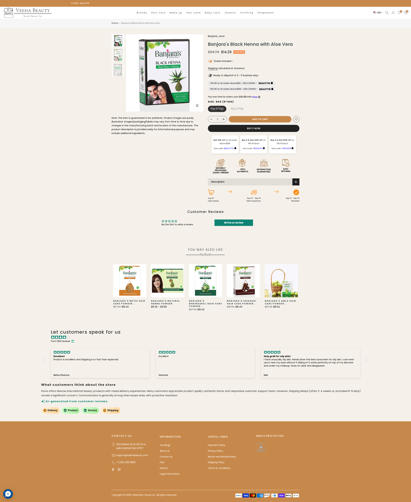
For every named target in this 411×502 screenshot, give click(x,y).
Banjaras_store (216, 36)
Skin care (158, 12)
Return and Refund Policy (222, 456)
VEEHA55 (287, 148)
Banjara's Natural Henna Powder (165, 302)
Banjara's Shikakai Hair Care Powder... (242, 302)
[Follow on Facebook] (113, 469)
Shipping (212, 68)
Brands (142, 12)
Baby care (212, 12)
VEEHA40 (258, 148)
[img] (207, 337)
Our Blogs (165, 445)
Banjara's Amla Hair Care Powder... (280, 302)
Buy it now (253, 128)
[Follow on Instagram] (119, 469)
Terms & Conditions (219, 468)
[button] (45, 360)
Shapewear (266, 12)
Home (115, 23)
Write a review (233, 222)
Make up (176, 12)
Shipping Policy (216, 462)
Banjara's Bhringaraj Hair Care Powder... (205, 303)
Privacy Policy (215, 451)
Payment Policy (216, 445)
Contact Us (166, 456)
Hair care (194, 12)
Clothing (247, 12)
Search (164, 468)
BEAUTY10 (229, 148)
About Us (165, 451)
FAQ (162, 462)
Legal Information (169, 473)
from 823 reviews (60, 341)
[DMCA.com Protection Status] (261, 447)
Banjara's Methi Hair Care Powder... (129, 302)
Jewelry (230, 12)
